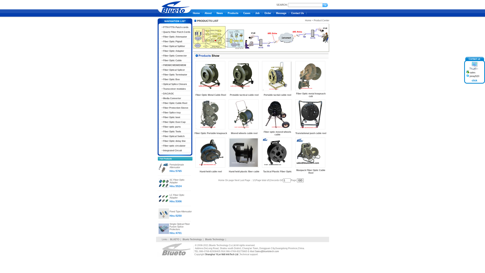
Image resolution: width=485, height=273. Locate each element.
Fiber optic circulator (174, 145)
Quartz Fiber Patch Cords (176, 32)
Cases (246, 13)
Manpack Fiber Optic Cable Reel (310, 171)
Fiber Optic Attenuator (175, 36)
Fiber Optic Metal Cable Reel (211, 95)
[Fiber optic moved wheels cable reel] (277, 129)
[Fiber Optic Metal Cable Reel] (210, 91)
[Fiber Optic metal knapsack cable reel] (310, 91)
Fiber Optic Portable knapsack (211, 133)
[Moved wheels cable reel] (243, 129)
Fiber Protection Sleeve (175, 108)
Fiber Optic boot (171, 117)
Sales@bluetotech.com (267, 251)
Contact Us (297, 13)
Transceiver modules (174, 89)
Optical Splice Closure (175, 84)
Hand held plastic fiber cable (244, 171)
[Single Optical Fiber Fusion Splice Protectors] (164, 233)
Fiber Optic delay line (174, 141)
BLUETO (174, 239)
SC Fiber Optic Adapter (177, 181)
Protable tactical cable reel (244, 95)
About (208, 13)
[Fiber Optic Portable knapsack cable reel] (210, 129)
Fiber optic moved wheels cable (277, 133)
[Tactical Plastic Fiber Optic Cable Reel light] (277, 167)
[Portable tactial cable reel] (277, 91)
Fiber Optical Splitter (174, 46)
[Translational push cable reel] (310, 129)
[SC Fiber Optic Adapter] (164, 187)
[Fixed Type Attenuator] (164, 218)
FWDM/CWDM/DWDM (174, 65)
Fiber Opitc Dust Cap (174, 122)
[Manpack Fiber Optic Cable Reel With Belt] (310, 167)
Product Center (321, 20)
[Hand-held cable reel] (210, 167)
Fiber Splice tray (172, 112)
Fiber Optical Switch (174, 136)
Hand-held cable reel (211, 171)
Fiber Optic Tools (172, 131)
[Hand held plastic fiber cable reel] (243, 167)
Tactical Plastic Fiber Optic (277, 171)
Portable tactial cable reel (277, 95)
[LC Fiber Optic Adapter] (164, 203)
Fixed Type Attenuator (181, 211)
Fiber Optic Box (171, 79)
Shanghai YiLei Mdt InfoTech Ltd (221, 254)
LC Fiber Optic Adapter (177, 196)
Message (281, 13)
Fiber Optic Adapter (173, 51)
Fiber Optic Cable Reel (175, 103)
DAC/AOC (168, 93)
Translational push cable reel (310, 133)
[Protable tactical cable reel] (243, 91)
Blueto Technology (192, 239)
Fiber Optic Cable (172, 60)
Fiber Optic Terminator (175, 74)
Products (233, 13)
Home (196, 13)
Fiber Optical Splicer (174, 70)
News (220, 13)
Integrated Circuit (172, 150)
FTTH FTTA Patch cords (176, 27)
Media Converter (172, 98)
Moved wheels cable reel (244, 133)
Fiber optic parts (172, 127)
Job (257, 13)
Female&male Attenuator (177, 166)
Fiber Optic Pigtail (172, 41)
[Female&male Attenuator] (164, 172)
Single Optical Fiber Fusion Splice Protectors (180, 227)
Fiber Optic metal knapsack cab (311, 95)
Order (267, 13)
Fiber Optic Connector (175, 55)
